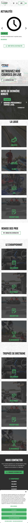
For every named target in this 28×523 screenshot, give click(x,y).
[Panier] (13, 3)
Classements (14, 340)
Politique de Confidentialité (18, 521)
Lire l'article (4, 41)
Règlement (14, 292)
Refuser (14, 514)
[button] (26, 491)
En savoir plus (21, 107)
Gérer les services (13, 506)
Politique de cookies (8, 521)
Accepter (14, 510)
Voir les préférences (14, 518)
